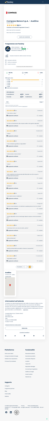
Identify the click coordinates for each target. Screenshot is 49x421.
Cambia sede (8, 276)
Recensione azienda (30, 353)
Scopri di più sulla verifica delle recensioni (24, 66)
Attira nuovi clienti (9, 353)
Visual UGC (27, 364)
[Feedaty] (9, 2)
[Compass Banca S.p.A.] (11, 13)
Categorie (7, 386)
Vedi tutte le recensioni (12, 88)
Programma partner (9, 388)
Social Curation (28, 374)
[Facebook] (5, 335)
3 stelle (8, 83)
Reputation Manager (30, 366)
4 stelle (8, 81)
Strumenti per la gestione (31, 369)
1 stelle (8, 86)
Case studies (8, 393)
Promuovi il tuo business (10, 361)
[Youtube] (33, 335)
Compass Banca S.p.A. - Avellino (23, 21)
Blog (6, 391)
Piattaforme (28, 377)
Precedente (19, 266)
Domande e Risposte (30, 358)
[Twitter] (15, 335)
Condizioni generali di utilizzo (11, 405)
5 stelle (8, 80)
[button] (24, 56)
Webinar (7, 396)
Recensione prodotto (30, 356)
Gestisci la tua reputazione (11, 358)
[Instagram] (43, 335)
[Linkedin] (24, 335)
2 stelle (8, 84)
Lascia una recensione (24, 37)
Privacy (23, 405)
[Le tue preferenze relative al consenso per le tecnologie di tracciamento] (47, 419)
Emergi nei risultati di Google (11, 356)
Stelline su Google (29, 371)
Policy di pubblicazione (33, 405)
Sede (7, 102)
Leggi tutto (25, 310)
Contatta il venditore (24, 332)
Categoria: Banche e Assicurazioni (13, 325)
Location (27, 361)
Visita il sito (24, 328)
